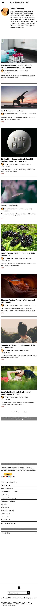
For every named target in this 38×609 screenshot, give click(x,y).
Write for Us (11, 605)
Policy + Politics (5, 514)
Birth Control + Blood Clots (9, 482)
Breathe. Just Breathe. (10, 206)
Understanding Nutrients (8, 523)
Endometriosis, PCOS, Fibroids (10, 492)
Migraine (3, 504)
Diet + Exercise (5, 485)
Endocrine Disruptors (7, 488)
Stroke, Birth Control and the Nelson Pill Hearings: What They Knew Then (17, 160)
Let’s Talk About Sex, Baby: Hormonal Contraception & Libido (16, 393)
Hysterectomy (5, 495)
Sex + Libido (4, 517)
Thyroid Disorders (6, 520)
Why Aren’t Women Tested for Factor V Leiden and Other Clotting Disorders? (16, 66)
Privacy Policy (26, 602)
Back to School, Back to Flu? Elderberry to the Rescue (18, 254)
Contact (5, 605)
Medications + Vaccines (8, 501)
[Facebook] (19, 587)
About (30, 603)
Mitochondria (5, 507)
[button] (28, 593)
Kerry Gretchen (12, 70)
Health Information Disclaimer (11, 603)
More (2, 80)
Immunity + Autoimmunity (8, 498)
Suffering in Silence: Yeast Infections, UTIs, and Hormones (18, 346)
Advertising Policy (6, 602)
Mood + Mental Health (7, 510)
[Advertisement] (19, 557)
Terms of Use (24, 603)
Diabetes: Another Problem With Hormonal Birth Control (18, 301)
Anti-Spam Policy (17, 602)
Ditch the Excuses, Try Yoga (12, 111)
